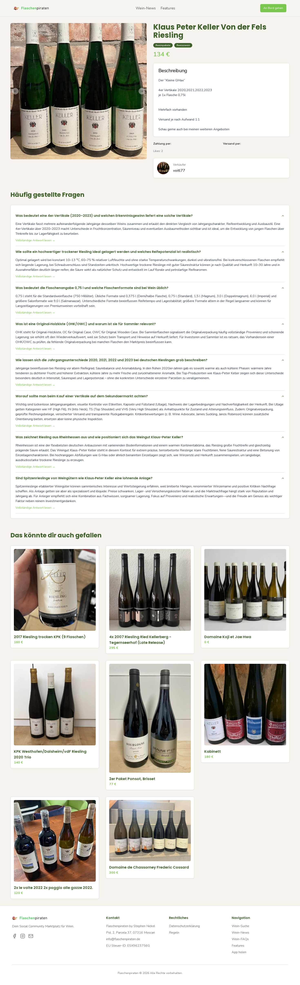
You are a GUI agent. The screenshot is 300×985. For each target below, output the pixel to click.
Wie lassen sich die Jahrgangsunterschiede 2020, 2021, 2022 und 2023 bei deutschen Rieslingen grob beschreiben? (111, 360)
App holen (239, 952)
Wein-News (146, 8)
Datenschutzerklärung (184, 926)
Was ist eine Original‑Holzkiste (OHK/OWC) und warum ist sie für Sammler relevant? (86, 324)
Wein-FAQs (240, 939)
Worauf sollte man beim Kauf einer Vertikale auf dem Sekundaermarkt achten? (82, 396)
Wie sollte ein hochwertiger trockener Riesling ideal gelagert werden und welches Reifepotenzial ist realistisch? (108, 251)
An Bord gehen (273, 8)
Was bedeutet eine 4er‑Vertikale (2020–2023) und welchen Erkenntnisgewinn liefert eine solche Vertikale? (104, 215)
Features (168, 8)
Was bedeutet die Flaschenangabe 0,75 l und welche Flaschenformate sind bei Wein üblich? (92, 288)
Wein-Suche (240, 926)
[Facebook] (14, 936)
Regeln (174, 932)
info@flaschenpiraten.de (123, 939)
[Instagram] (22, 936)
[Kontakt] (30, 936)
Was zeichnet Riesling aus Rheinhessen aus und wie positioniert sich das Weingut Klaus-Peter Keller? (99, 437)
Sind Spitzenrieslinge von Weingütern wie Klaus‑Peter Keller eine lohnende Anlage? (84, 478)
